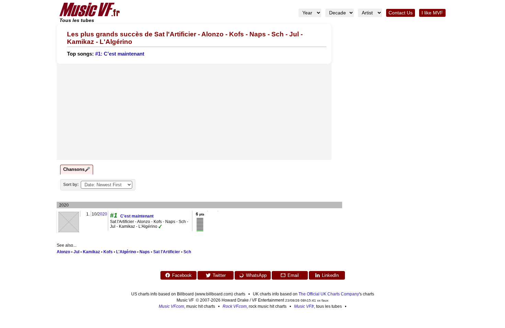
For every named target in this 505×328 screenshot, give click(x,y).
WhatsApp (256, 275)
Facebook (182, 275)
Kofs (108, 251)
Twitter (219, 275)
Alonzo (63, 251)
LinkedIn (330, 275)
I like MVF (432, 12)
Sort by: (71, 184)
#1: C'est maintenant (119, 54)
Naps (144, 251)
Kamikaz (91, 251)
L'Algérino (126, 251)
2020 (102, 214)
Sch (187, 251)
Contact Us (401, 12)
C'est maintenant (137, 216)
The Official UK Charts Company (329, 294)
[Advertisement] (194, 112)
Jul (76, 251)
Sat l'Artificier (166, 251)
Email (293, 275)
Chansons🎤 (76, 169)
